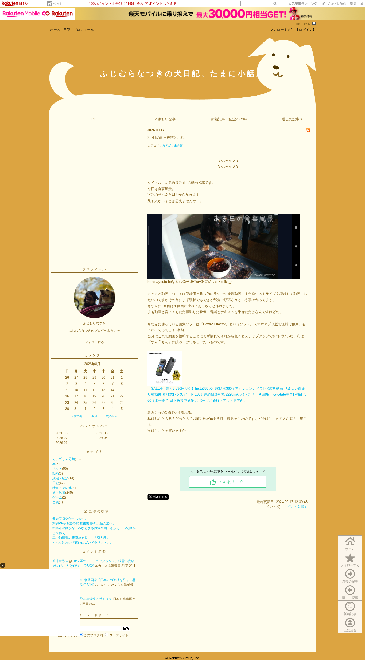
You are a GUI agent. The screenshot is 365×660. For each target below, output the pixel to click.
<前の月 (77, 416)
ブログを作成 (336, 4)
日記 (66, 30)
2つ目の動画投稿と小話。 (167, 138)
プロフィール (83, 30)
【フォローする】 (280, 30)
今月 (94, 416)
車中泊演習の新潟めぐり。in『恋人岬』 (81, 538)
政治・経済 (60, 478)
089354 (303, 24)
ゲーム (57, 497)
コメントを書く (295, 507)
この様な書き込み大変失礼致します (87, 599)
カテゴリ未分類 (63, 459)
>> (301, 4)
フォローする (350, 565)
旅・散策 (58, 493)
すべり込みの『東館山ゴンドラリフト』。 (82, 542)
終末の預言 (61, 561)
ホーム (55, 30)
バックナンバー (94, 426)
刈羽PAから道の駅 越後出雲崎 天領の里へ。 (84, 523)
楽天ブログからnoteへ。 (70, 518)
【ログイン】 (305, 30)
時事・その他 (62, 488)
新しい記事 (350, 598)
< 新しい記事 (165, 119)
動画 (55, 473)
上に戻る (350, 630)
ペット (58, 4)
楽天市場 (356, 4)
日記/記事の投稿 (94, 511)
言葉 (55, 502)
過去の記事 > (292, 119)
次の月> (111, 416)
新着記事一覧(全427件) (229, 119)
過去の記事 (350, 581)
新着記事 (350, 614)
